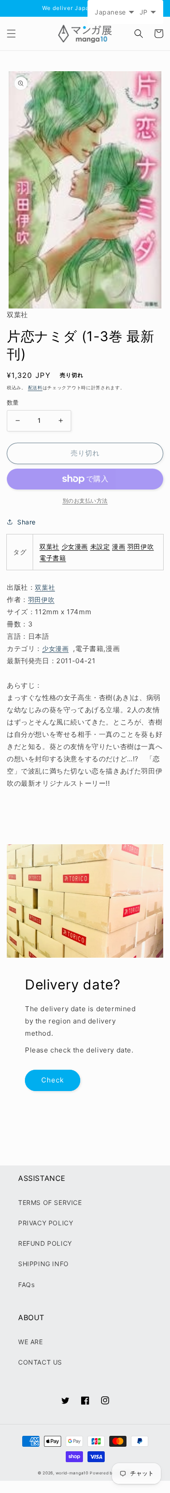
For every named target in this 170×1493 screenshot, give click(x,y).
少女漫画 (75, 546)
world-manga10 (72, 1473)
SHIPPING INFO (43, 1264)
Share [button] (26, 522)
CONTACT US (40, 1362)
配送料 (35, 387)
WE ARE (30, 1342)
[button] (11, 34)
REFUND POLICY (45, 1243)
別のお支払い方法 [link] (85, 500)
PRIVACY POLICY (45, 1223)
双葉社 (49, 546)
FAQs (26, 1284)
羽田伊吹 (140, 546)
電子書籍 (52, 558)
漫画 (118, 546)
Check (52, 1080)
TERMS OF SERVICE (50, 1202)
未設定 (100, 546)
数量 (13, 402)
